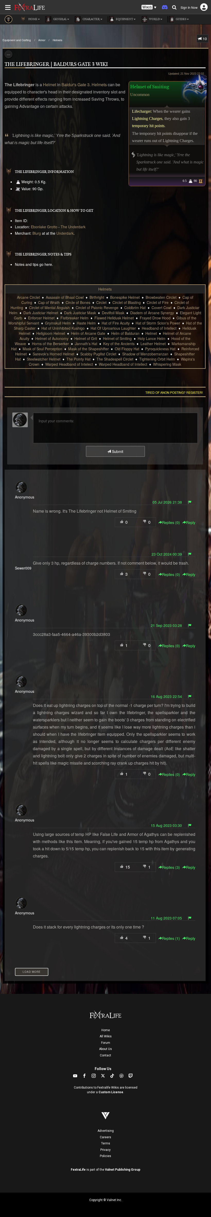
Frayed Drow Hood (155, 317)
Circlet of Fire (158, 302)
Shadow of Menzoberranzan (145, 353)
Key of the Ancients (119, 343)
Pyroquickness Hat (160, 348)
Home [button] (32, 19)
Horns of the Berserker (50, 343)
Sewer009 (23, 568)
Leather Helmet (153, 343)
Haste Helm (86, 323)
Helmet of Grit (85, 338)
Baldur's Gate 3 (75, 84)
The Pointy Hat (78, 359)
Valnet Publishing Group (122, 1169)
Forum (105, 1043)
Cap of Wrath (49, 302)
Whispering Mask (167, 364)
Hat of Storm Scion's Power (158, 323)
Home (105, 1030)
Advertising (106, 1131)
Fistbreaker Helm (74, 317)
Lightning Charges (147, 118)
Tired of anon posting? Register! (174, 392)
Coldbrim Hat (135, 307)
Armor (41, 40)
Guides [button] (180, 19)
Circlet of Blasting (126, 302)
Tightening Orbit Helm (157, 359)
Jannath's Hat (86, 343)
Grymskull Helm (58, 323)
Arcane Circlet (28, 297)
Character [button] (91, 19)
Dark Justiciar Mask (80, 312)
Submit (117, 451)
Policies (105, 1156)
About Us (105, 1049)
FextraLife (78, 1169)
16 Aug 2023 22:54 (166, 696)
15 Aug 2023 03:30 (166, 825)
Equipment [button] (124, 19)
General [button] (59, 19)
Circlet (101, 302)
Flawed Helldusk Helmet (114, 317)
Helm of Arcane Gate (88, 333)
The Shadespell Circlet (114, 359)
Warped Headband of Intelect (69, 364)
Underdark (65, 233)
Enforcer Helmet (41, 317)
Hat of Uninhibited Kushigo (63, 328)
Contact (105, 1055)
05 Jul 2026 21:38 (167, 502)
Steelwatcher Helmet (43, 359)
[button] (149, 7)
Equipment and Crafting (17, 40)
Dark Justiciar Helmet (40, 312)
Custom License (111, 1092)
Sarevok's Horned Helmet (53, 353)
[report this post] (189, 502)
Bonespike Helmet (125, 297)
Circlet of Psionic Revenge (97, 307)
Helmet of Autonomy (51, 338)
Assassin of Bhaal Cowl (65, 297)
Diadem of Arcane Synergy (152, 312)
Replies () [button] (171, 522)
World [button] (154, 19)
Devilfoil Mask (113, 312)
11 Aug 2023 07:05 (166, 918)
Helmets (57, 40)
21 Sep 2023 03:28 (166, 625)
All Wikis (106, 1036)
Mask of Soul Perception (42, 348)
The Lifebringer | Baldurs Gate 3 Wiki (56, 64)
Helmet (49, 84)
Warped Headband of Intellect (123, 364)
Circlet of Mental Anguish (49, 307)
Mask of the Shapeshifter (88, 348)
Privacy (105, 1150)
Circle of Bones (78, 302)
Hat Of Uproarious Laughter (113, 328)
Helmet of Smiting (117, 338)
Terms (105, 1143)
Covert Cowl (161, 307)
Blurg (36, 233)
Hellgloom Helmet (50, 333)
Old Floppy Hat (127, 348)
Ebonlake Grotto (44, 226)
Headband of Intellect (159, 328)
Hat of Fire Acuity (116, 323)
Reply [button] (190, 522)
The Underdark (73, 226)
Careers (105, 1137)
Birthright (97, 297)
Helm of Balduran (125, 333)
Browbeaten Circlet (161, 297)
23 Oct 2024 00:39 (167, 554)
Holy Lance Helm (151, 338)
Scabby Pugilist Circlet (98, 353)
